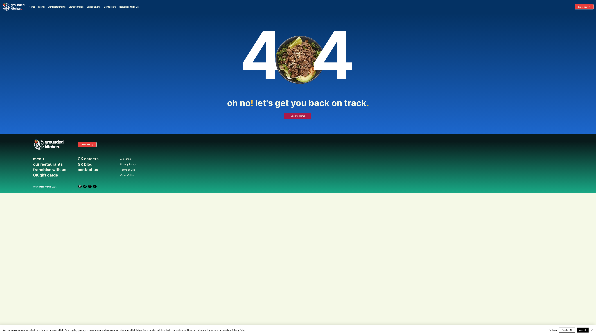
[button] (584, 6)
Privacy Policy (239, 330)
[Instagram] (80, 186)
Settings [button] (553, 330)
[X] (90, 186)
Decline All (567, 330)
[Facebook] (85, 186)
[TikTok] (95, 186)
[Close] (592, 330)
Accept (582, 330)
